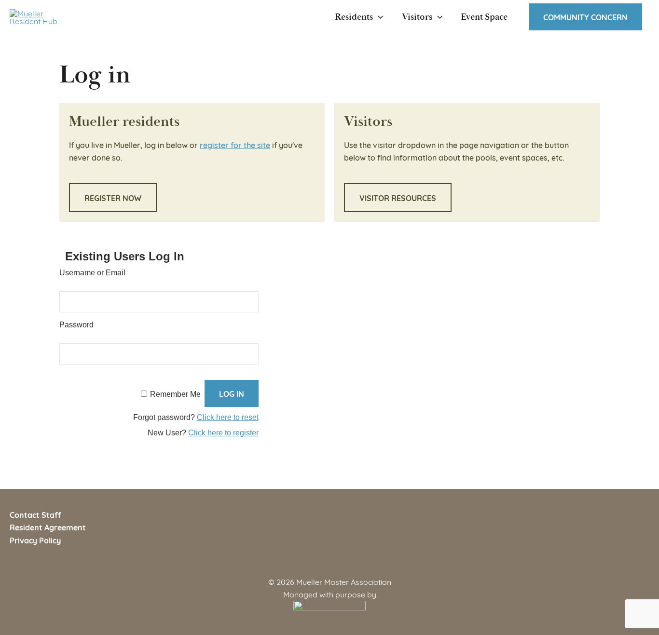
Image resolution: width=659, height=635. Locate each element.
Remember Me (175, 394)
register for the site (235, 144)
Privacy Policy (35, 540)
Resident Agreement (48, 527)
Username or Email (92, 273)
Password (76, 325)
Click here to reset (228, 417)
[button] (378, 17)
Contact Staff (35, 514)
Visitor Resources (397, 197)
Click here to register (223, 433)
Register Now (112, 197)
